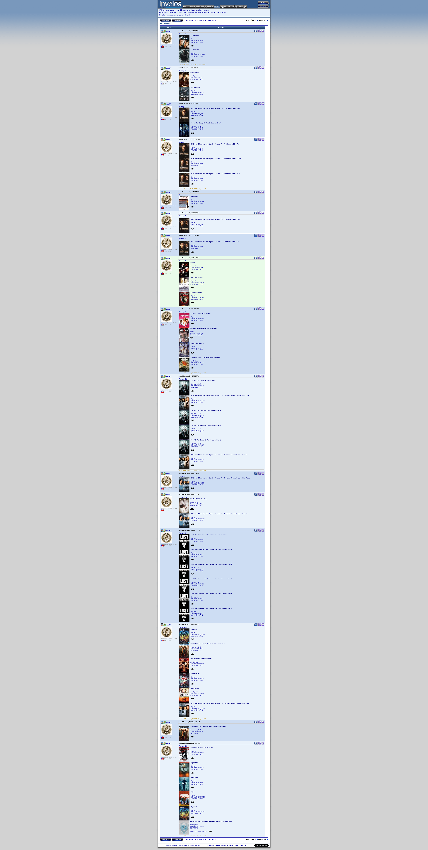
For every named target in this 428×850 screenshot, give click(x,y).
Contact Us (210, 845)
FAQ (246, 845)
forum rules (195, 10)
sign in (182, 15)
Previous (260, 20)
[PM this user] (255, 32)
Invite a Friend (239, 845)
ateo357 (168, 31)
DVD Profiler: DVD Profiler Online (205, 20)
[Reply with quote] (262, 32)
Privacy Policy (219, 845)
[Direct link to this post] (259, 32)
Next (265, 20)
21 (255, 20)
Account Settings (229, 845)
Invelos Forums (188, 20)
